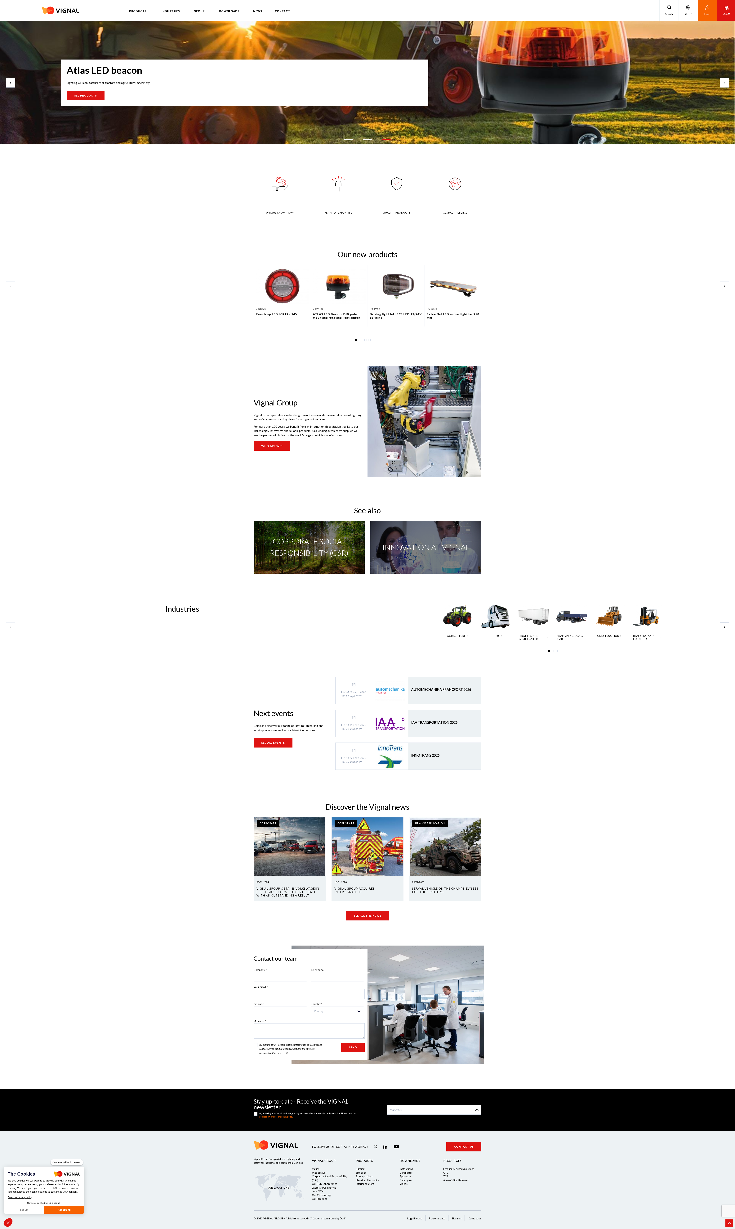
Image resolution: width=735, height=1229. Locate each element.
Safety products (365, 1176)
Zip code (259, 1003)
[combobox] (337, 1011)
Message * (260, 1021)
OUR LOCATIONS (278, 1187)
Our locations (319, 1198)
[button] (8, 1222)
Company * (260, 969)
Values (315, 1168)
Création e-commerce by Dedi (327, 1218)
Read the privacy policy (20, 1197)
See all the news (367, 915)
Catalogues (406, 1180)
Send (353, 1047)
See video (82, 95)
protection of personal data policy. (276, 1116)
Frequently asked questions (458, 1168)
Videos (404, 1183)
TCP (445, 1176)
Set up (24, 1209)
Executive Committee (324, 1187)
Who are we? (272, 446)
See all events (273, 742)
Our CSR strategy (322, 1195)
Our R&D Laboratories (324, 1183)
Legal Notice (414, 1218)
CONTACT (282, 11)
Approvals (405, 1176)
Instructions (406, 1168)
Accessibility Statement (456, 1180)
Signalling (361, 1172)
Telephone (317, 969)
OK (477, 1109)
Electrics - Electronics (367, 1180)
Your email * (261, 986)
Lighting (360, 1168)
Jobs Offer (318, 1191)
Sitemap (456, 1218)
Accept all (64, 1209)
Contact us (464, 1146)
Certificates (406, 1172)
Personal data (437, 1218)
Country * (317, 1003)
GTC (445, 1172)
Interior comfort (365, 1183)
